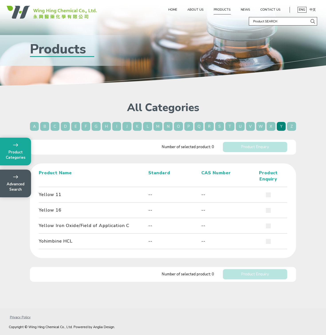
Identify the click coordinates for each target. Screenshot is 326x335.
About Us (195, 10)
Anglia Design (103, 327)
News (245, 10)
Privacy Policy (20, 317)
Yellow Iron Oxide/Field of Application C (84, 226)
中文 (313, 10)
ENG (302, 10)
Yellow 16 (50, 210)
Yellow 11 (50, 195)
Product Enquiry (255, 146)
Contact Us (270, 10)
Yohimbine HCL (56, 241)
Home (172, 10)
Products (222, 10)
